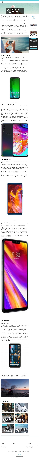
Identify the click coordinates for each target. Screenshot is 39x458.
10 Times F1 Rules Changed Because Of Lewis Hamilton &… (8, 420)
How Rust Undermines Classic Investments (30, 446)
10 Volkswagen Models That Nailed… (29, 447)
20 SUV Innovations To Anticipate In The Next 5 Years (21, 430)
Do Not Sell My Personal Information (19, 456)
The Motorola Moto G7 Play (6, 55)
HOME (2, 15)
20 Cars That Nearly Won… (3, 443)
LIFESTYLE (4, 15)
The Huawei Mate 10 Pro (6, 159)
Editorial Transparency (27, 451)
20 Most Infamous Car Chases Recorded (8, 431)
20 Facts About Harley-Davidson (7, 410)
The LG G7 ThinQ (4, 222)
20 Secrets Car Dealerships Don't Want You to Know (33, 28)
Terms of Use (9, 451)
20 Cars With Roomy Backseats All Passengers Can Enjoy (21, 409)
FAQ (30, 451)
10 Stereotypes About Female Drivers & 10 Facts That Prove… (21, 420)
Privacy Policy (13, 451)
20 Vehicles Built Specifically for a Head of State (33, 35)
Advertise (16, 451)
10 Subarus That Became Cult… (29, 443)
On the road (14, 443)
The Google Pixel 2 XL (5, 320)
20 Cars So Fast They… (3, 446)
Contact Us (19, 451)
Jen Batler (28, 15)
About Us (23, 451)
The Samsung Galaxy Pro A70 (7, 104)
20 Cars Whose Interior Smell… (4, 447)
